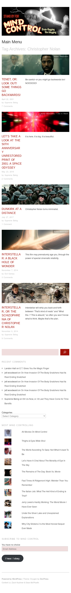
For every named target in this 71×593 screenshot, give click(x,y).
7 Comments (7, 106)
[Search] (64, 352)
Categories (7, 412)
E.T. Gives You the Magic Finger (34, 368)
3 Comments (7, 277)
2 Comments (7, 178)
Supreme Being (11, 102)
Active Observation (61, 56)
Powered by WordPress (12, 578)
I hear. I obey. (12, 558)
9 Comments (7, 338)
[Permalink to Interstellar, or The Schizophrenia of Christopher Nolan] (35, 294)
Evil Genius (9, 273)
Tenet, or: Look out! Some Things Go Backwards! (11, 87)
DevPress (44, 578)
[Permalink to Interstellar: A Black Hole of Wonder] (35, 240)
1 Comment (7, 224)
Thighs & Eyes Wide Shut (33, 440)
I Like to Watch (62, 113)
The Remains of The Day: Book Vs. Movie (41, 471)
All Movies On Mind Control (34, 431)
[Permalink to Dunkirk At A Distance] (35, 195)
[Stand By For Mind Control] (35, 22)
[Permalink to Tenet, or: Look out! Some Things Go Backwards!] (35, 65)
